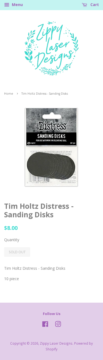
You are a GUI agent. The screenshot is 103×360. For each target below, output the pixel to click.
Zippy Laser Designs (56, 343)
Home (8, 93)
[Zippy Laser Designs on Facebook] (45, 325)
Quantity (11, 239)
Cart (94, 4)
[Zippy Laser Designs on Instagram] (58, 325)
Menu (17, 4)
